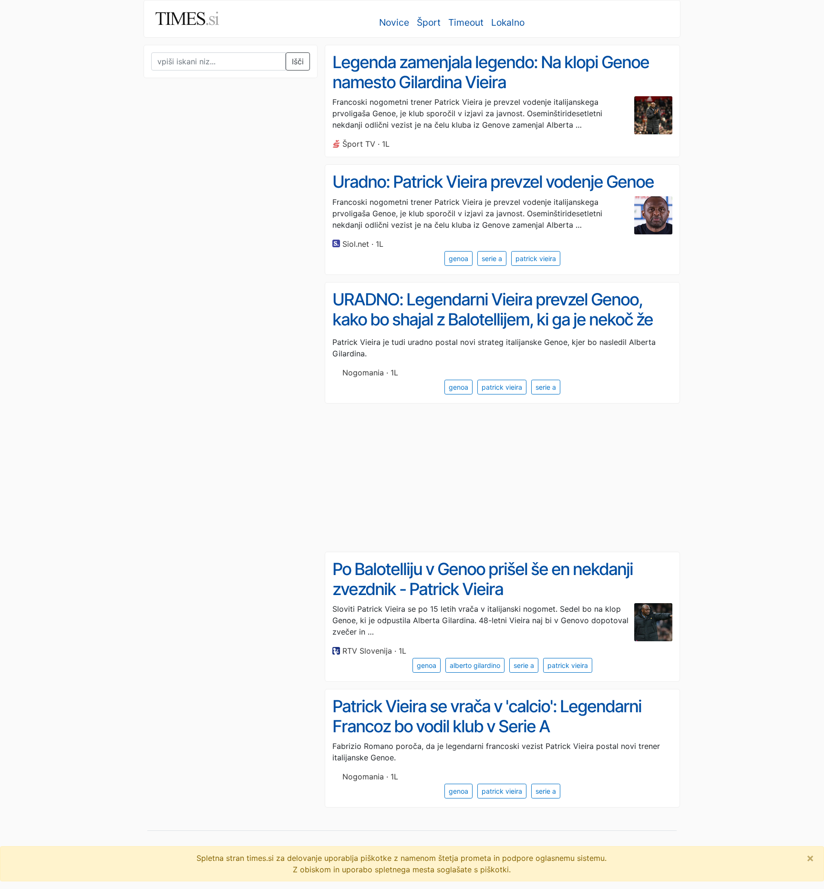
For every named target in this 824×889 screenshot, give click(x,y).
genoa (458, 258)
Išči (298, 61)
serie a (492, 258)
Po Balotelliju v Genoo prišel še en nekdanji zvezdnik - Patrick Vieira (482, 579)
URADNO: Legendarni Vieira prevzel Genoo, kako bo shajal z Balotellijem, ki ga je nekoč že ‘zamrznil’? (492, 319)
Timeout (466, 22)
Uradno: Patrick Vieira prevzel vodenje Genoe (493, 182)
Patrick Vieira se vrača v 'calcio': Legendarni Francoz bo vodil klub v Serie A (486, 716)
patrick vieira (535, 258)
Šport (429, 22)
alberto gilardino (475, 665)
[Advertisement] (215, 283)
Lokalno (508, 22)
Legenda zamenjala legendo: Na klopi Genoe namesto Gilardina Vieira (490, 72)
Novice (394, 22)
